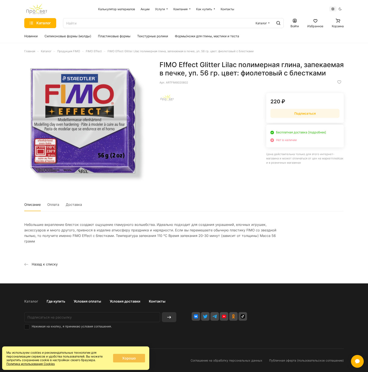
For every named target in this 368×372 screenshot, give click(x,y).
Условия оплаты (87, 301)
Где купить (56, 301)
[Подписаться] (169, 317)
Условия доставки (125, 301)
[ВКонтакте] (196, 316)
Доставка (74, 204)
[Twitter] (205, 316)
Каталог (31, 301)
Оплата (53, 204)
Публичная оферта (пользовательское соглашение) (306, 360)
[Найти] (278, 23)
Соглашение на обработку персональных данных (226, 360)
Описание (32, 204)
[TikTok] (243, 316)
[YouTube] (224, 316)
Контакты (157, 301)
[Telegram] (214, 316)
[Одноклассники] (233, 316)
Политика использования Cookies (30, 364)
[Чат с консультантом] (357, 361)
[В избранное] (339, 82)
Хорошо (129, 358)
